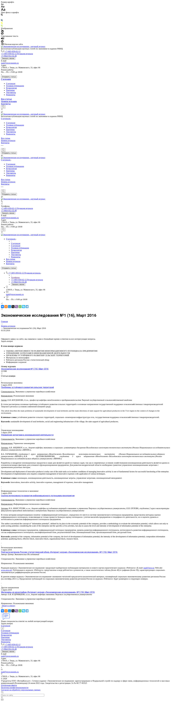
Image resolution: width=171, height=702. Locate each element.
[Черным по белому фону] (2, 15)
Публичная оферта (9, 685)
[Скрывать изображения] (2, 34)
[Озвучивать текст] (2, 39)
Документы (11, 92)
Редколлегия (11, 88)
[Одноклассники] (6, 306)
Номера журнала (9, 101)
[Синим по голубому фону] (2, 21)
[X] (13, 306)
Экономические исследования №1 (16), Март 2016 (24, 369)
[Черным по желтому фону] (2, 23)
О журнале (6, 79)
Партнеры (10, 90)
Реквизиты (10, 95)
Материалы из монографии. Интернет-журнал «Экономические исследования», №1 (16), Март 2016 (48, 592)
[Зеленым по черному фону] (2, 26)
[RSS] (2, 309)
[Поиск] (3, 107)
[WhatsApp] (20, 306)
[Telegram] (27, 306)
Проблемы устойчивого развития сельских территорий (27, 387)
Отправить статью (9, 77)
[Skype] (23, 306)
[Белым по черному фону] (2, 18)
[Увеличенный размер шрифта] (3, 10)
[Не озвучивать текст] (2, 42)
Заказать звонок (8, 58)
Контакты (6, 104)
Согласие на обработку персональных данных (20, 690)
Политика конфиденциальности (14, 688)
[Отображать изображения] (2, 31)
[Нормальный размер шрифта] (2, 7)
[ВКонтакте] (2, 306)
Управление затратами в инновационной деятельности (27, 435)
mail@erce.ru (148, 568)
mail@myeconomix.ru (10, 63)
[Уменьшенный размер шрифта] (2, 4)
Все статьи (6, 99)
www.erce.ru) (6, 570)
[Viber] (16, 306)
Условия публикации (15, 86)
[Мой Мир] (9, 306)
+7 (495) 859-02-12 (12, 51)
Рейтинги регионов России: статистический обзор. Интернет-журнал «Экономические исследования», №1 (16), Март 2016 (59, 552)
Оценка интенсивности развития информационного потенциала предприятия (37, 495)
